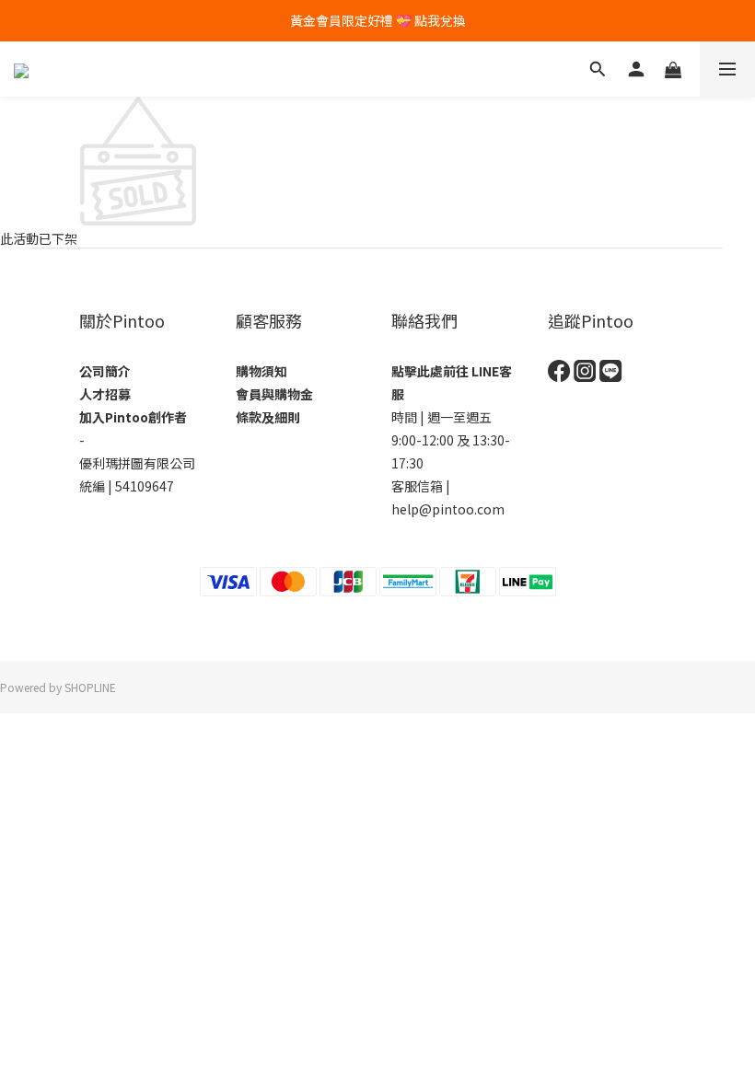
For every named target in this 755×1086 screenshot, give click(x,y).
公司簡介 (105, 371)
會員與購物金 (274, 394)
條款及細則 (268, 417)
